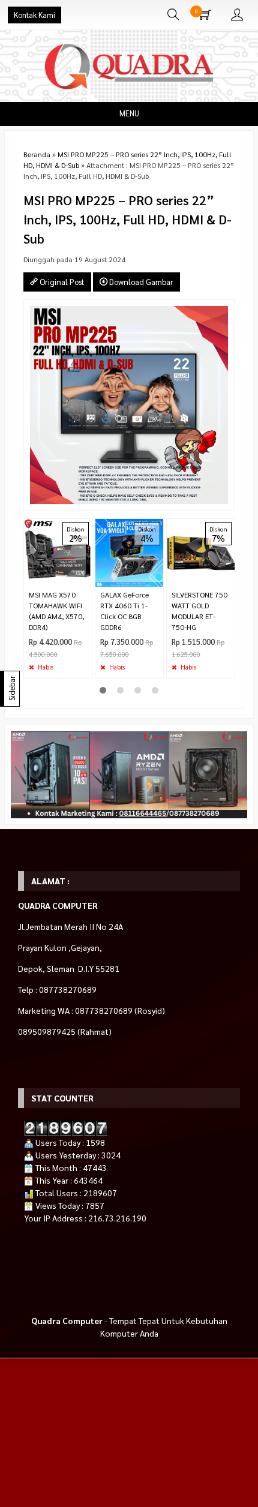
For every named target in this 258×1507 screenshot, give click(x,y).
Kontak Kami (34, 15)
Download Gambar (140, 282)
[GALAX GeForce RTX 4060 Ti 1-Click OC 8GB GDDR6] (129, 552)
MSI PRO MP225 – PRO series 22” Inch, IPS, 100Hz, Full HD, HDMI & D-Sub (127, 219)
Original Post (61, 282)
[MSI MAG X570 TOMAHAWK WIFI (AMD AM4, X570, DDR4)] (58, 552)
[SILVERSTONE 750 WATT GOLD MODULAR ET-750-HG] (201, 552)
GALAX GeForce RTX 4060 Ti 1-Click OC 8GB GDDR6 (124, 611)
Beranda (36, 154)
